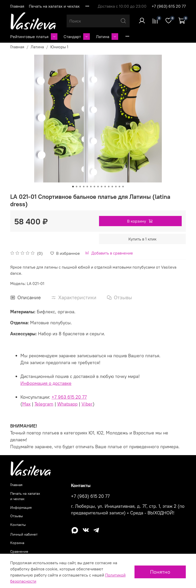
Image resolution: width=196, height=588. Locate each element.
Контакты (18, 524)
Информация (21, 507)
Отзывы (16, 516)
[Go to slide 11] (108, 186)
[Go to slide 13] (116, 186)
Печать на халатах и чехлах (54, 6)
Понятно (160, 572)
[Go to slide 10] (105, 186)
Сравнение (19, 551)
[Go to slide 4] (83, 186)
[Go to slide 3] (80, 186)
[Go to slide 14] (119, 186)
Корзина (17, 542)
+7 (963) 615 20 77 (169, 6)
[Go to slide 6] (91, 186)
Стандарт (72, 36)
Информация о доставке (45, 383)
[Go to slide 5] (87, 186)
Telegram (43, 404)
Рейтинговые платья (29, 36)
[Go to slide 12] (112, 186)
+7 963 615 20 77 (69, 397)
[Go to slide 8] (98, 186)
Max (26, 404)
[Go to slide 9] (101, 186)
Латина (102, 36)
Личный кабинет (24, 534)
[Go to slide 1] (73, 186)
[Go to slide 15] (123, 186)
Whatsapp (67, 404)
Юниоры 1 (59, 46)
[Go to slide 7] (94, 186)
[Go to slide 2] (76, 186)
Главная (17, 6)
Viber (87, 404)
